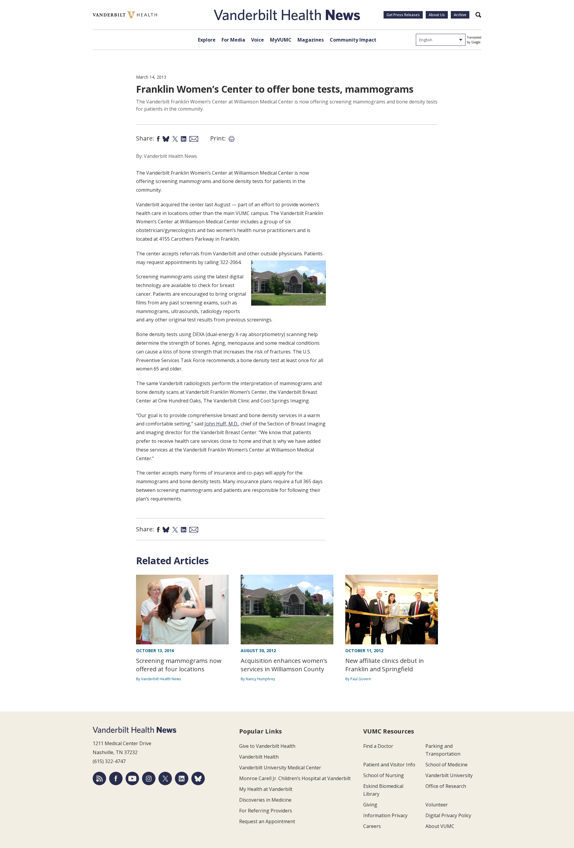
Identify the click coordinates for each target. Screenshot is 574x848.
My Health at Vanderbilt (265, 789)
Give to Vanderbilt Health (267, 746)
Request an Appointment (267, 821)
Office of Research (445, 786)
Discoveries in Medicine (265, 800)
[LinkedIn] (181, 778)
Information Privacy (385, 815)
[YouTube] (132, 778)
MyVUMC (280, 39)
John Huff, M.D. (221, 423)
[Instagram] (148, 778)
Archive (460, 14)
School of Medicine (446, 764)
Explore (207, 39)
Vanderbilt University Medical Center (280, 767)
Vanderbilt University (449, 775)
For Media (233, 39)
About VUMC (439, 826)
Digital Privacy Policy (448, 815)
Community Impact (353, 39)
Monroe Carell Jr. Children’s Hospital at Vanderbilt (295, 778)
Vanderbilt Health (259, 757)
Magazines (310, 39)
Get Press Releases (403, 14)
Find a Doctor (378, 746)
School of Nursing (383, 775)
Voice (257, 39)
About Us (437, 14)
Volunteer (436, 804)
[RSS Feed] (99, 778)
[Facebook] (116, 778)
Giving (370, 804)
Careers (372, 826)
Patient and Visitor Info (389, 764)
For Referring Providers (265, 810)
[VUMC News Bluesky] (198, 778)
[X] (165, 778)
